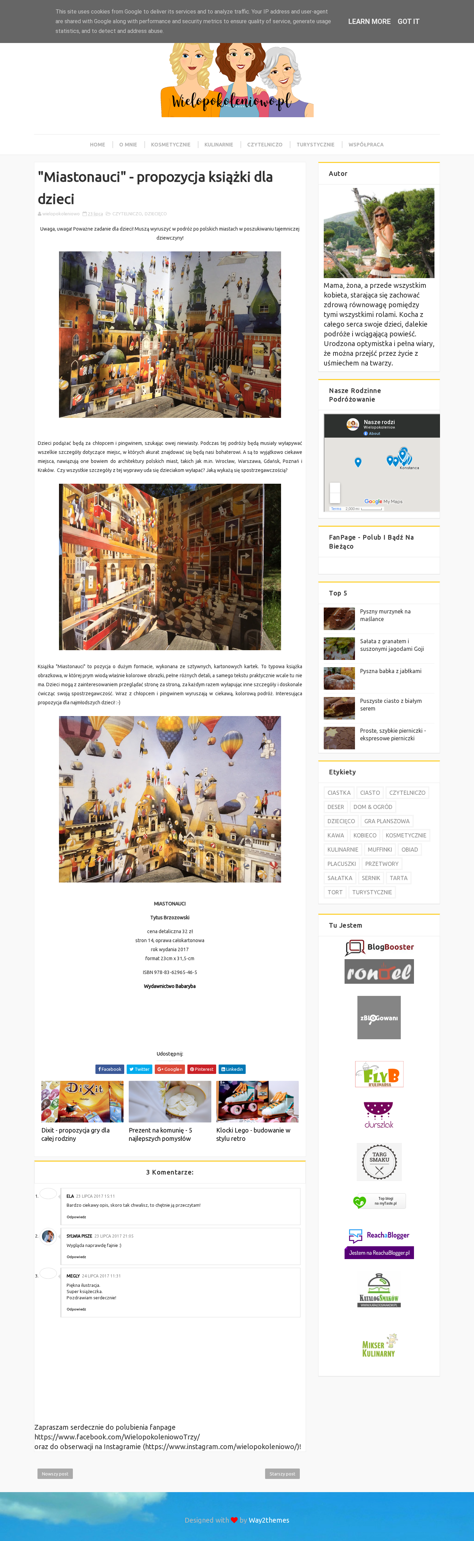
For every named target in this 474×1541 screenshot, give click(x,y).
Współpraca (366, 144)
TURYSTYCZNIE (372, 892)
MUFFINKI (380, 849)
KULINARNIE (343, 849)
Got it (409, 21)
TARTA (399, 878)
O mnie (128, 144)
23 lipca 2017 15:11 (95, 1196)
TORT (335, 892)
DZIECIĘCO (156, 213)
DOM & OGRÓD (373, 807)
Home (97, 144)
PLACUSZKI (342, 864)
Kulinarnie (219, 144)
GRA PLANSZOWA (387, 821)
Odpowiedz (76, 1217)
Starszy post (282, 1473)
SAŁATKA (340, 878)
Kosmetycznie (171, 144)
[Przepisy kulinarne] (379, 1358)
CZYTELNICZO (127, 213)
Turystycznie (316, 144)
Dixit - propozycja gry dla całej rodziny (75, 1134)
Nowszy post (55, 1473)
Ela (70, 1196)
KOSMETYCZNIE (406, 835)
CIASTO (370, 793)
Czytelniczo (265, 144)
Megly (73, 1276)
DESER (336, 807)
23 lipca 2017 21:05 (114, 1236)
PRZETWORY (382, 864)
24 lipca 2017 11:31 (101, 1276)
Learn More (369, 21)
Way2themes (269, 1520)
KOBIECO (365, 835)
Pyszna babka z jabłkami (391, 671)
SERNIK (371, 878)
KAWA (336, 835)
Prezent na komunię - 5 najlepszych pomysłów (160, 1134)
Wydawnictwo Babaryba (170, 986)
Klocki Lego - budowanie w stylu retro (253, 1134)
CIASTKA (339, 793)
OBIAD (409, 849)
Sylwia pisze (79, 1236)
